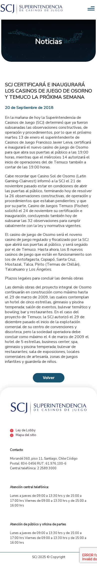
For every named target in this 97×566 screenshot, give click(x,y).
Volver (48, 377)
